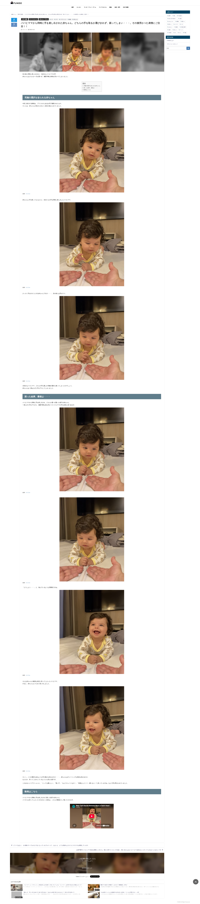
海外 (170, 29)
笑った (175, 29)
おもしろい (171, 21)
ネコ (180, 32)
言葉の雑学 (183, 27)
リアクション (63, 19)
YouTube (28, 193)
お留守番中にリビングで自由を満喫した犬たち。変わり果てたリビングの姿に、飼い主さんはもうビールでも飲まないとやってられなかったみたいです (118, 850)
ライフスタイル (103, 7)
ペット (181, 29)
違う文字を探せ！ (172, 18)
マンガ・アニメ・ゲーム (90, 7)
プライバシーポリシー (172, 44)
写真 (185, 32)
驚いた (170, 24)
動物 (110, 7)
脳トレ (183, 21)
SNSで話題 (125, 7)
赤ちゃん (76, 19)
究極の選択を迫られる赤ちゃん (92, 85)
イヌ (182, 24)
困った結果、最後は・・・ (91, 87)
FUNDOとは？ (170, 40)
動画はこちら (87, 89)
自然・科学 (117, 7)
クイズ (176, 24)
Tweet (14, 20)
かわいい (170, 27)
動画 (70, 19)
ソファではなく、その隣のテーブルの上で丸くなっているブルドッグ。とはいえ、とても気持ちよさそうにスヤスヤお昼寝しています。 (51, 845)
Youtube (180, 15)
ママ (57, 19)
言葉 (180, 18)
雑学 (73, 7)
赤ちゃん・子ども (44, 19)
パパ (52, 19)
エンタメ (79, 7)
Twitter (170, 32)
